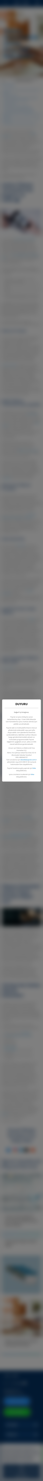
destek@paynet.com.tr (28, 760)
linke (34, 768)
